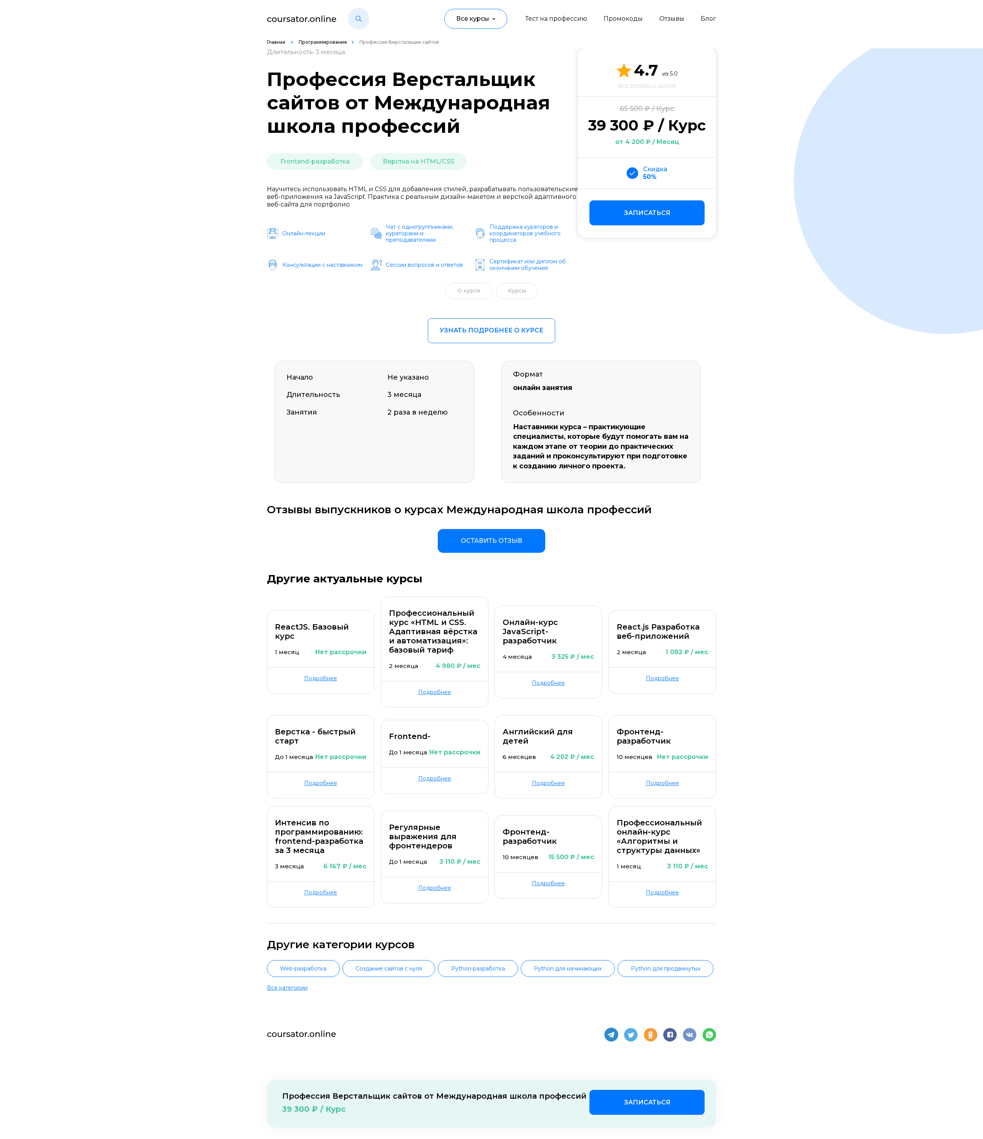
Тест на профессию (556, 18)
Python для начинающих (568, 968)
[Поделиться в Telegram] (611, 1034)
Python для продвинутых (665, 968)
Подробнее (320, 678)
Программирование (323, 42)
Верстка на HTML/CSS (418, 161)
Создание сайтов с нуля (389, 968)
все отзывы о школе (647, 85)
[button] (358, 19)
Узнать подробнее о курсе (491, 330)
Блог (708, 18)
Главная (276, 42)
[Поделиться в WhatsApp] (709, 1034)
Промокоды (623, 18)
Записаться (647, 213)
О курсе (468, 290)
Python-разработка (478, 968)
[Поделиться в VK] (690, 1034)
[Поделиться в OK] (650, 1034)
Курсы (517, 290)
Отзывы (671, 18)
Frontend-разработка (315, 161)
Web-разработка (303, 968)
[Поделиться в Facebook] (670, 1034)
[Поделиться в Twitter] (631, 1034)
